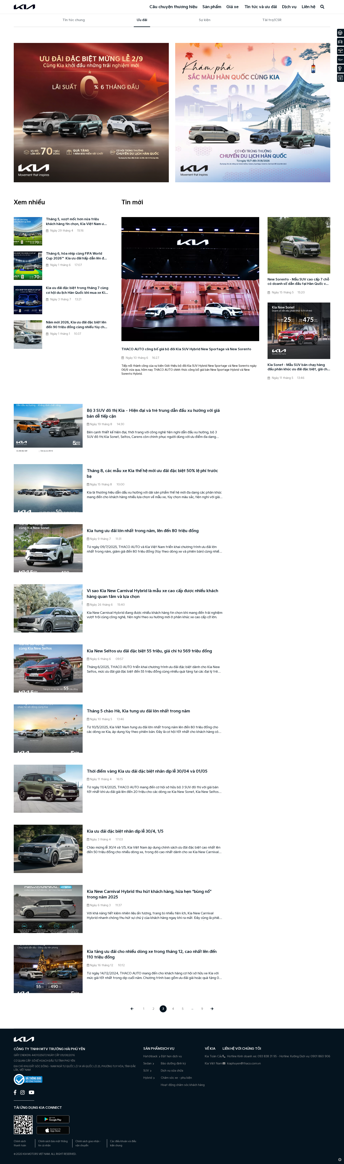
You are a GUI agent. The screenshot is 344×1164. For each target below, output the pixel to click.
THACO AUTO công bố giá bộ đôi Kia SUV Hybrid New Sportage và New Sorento (186, 349)
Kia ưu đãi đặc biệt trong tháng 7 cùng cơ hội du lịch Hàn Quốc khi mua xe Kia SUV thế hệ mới (77, 290)
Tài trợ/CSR (271, 20)
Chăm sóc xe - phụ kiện (176, 1078)
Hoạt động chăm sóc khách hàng (183, 1085)
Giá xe (232, 7)
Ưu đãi (142, 20)
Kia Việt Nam (213, 1063)
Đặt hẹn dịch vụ (171, 1056)
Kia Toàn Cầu (213, 1056)
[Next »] (211, 1008)
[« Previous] (131, 1008)
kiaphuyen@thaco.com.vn (243, 1063)
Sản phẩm (211, 7)
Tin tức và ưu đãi (260, 7)
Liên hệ (308, 7)
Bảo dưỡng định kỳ (173, 1063)
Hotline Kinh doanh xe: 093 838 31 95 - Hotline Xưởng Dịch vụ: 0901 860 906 (278, 1056)
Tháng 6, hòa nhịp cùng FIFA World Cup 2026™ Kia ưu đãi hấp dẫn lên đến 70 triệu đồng (77, 256)
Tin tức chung (74, 20)
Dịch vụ (289, 7)
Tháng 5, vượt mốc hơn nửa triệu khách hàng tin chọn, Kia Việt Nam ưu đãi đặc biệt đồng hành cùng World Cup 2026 (76, 222)
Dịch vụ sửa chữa (172, 1070)
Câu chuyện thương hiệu (173, 7)
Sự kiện (204, 20)
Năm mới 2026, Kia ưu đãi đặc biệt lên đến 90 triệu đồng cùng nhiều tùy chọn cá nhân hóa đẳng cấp (77, 325)
